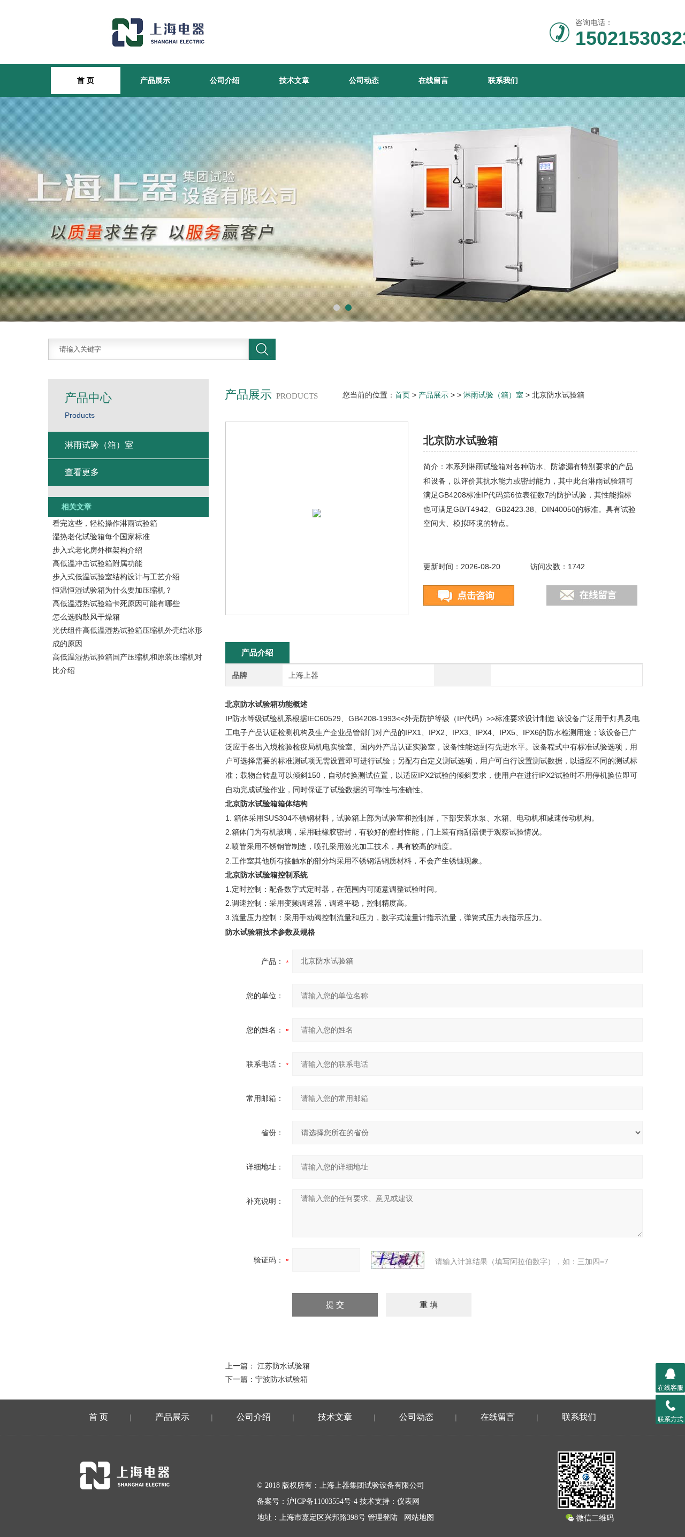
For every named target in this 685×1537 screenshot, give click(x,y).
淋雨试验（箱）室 (493, 395)
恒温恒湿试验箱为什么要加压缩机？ (112, 590)
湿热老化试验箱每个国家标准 (101, 536)
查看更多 (82, 472)
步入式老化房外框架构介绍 (97, 550)
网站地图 (419, 1517)
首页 (402, 395)
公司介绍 (225, 80)
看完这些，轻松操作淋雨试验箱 (104, 523)
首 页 (98, 1416)
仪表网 (408, 1501)
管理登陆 (383, 1517)
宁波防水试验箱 (281, 1379)
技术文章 (294, 80)
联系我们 (503, 80)
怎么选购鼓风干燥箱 (86, 617)
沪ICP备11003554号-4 (322, 1501)
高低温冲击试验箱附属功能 (97, 563)
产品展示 (155, 80)
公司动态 (364, 80)
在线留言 (433, 80)
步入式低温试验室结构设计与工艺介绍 (116, 576)
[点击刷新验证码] (397, 1260)
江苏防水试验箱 (283, 1366)
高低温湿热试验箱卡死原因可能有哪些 (116, 603)
